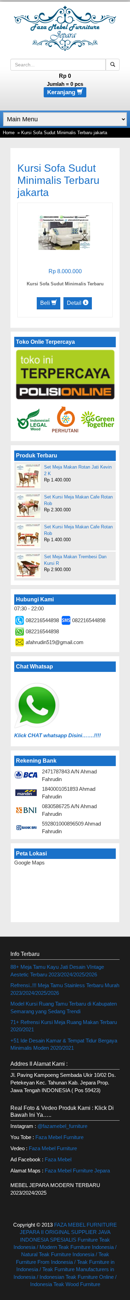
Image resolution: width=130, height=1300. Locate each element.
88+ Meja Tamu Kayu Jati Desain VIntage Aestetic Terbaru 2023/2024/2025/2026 (57, 970)
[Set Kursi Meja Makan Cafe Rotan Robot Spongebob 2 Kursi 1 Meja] (28, 535)
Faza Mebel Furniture (59, 1137)
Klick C (23, 735)
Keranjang (62, 92)
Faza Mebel (59, 1159)
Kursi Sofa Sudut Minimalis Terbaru (65, 283)
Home (9, 132)
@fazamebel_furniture (62, 1126)
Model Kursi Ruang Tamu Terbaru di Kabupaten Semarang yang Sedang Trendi (63, 1007)
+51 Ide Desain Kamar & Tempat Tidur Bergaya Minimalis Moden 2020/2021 (63, 1044)
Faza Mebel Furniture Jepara (77, 1170)
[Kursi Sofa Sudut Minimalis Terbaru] (64, 232)
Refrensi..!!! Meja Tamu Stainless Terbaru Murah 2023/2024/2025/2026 (64, 989)
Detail (75, 303)
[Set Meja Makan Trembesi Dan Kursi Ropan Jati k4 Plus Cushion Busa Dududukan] (28, 565)
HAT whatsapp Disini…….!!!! (66, 735)
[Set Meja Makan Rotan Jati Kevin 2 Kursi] (28, 476)
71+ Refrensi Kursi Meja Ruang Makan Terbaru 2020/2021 (63, 1025)
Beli (45, 303)
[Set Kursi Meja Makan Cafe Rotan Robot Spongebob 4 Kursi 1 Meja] (28, 506)
